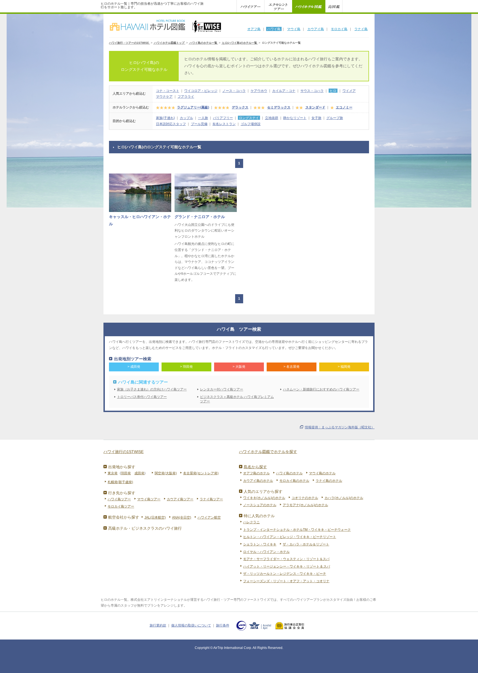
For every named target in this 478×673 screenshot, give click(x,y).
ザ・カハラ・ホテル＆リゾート (306, 544)
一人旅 (203, 118)
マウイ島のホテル (322, 473)
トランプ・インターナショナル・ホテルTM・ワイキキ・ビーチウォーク (297, 530)
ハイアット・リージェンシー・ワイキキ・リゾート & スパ (286, 566)
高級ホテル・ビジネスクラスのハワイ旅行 (145, 528)
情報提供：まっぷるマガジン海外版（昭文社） (340, 427)
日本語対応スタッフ (171, 124)
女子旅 (316, 118)
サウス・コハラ (312, 91)
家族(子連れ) (165, 118)
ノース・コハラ (234, 91)
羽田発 (126, 473)
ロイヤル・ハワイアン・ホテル (266, 552)
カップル (186, 118)
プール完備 (199, 124)
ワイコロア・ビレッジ (200, 91)
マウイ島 (293, 29)
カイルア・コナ (283, 91)
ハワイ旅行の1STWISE (123, 451)
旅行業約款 (158, 625)
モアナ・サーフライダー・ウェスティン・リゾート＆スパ (286, 559)
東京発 (113, 473)
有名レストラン (224, 124)
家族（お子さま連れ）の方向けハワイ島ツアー (152, 389)
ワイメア (349, 91)
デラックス (240, 107)
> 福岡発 (344, 367)
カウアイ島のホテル (258, 481)
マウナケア (164, 97)
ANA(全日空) (181, 517)
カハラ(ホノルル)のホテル (343, 498)
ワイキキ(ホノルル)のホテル (264, 498)
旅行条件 (222, 625)
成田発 (139, 473)
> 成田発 (134, 367)
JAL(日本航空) (155, 517)
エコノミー (344, 107)
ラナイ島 (361, 29)
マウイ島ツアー (148, 499)
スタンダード (315, 107)
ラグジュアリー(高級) (193, 107)
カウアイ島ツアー (180, 499)
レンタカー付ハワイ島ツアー (221, 389)
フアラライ (186, 97)
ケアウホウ (259, 91)
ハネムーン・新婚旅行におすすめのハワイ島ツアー (321, 389)
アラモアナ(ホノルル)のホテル (305, 505)
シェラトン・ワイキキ (259, 544)
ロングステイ (249, 118)
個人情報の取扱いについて (191, 625)
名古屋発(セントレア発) (201, 473)
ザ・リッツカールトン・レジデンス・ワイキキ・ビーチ (284, 574)
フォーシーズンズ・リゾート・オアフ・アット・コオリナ (286, 581)
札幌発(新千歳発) (120, 482)
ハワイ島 (273, 29)
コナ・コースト (167, 91)
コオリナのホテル (305, 498)
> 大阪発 (239, 367)
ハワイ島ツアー (119, 499)
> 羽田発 (186, 367)
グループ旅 (334, 118)
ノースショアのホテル (259, 505)
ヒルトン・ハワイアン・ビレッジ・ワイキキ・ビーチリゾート (289, 537)
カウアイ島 (315, 29)
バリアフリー (223, 118)
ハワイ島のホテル (289, 473)
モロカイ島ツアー (121, 506)
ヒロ (333, 91)
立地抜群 (271, 118)
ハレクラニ (251, 522)
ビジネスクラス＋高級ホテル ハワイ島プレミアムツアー (237, 399)
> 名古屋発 (292, 367)
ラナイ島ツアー (211, 499)
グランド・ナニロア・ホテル (200, 216)
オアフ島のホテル (256, 473)
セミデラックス (278, 107)
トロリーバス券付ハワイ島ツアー (142, 397)
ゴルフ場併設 (251, 124)
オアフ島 (254, 29)
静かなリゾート (294, 118)
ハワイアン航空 (209, 517)
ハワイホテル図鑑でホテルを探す (268, 451)
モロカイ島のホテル (294, 481)
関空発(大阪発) (166, 473)
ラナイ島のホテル (329, 481)
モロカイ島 (339, 29)
